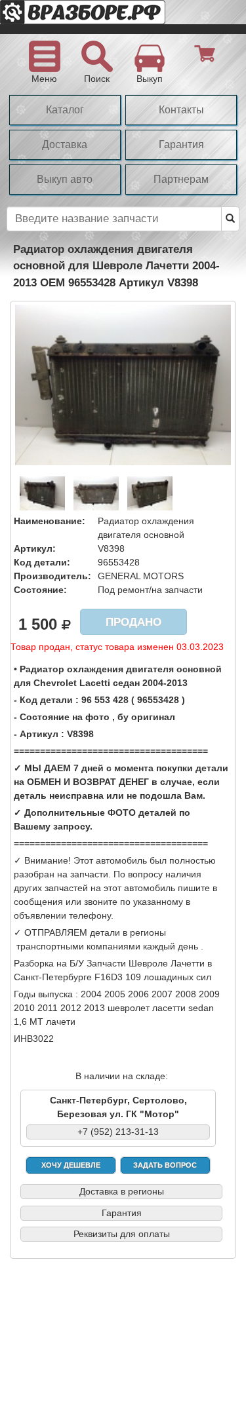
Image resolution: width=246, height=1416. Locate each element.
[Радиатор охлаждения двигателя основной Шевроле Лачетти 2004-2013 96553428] (123, 384)
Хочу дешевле (70, 1165)
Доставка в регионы (121, 1191)
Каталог (65, 109)
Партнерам (181, 179)
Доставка (64, 144)
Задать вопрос (165, 1165)
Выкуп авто (64, 179)
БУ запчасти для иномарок (105, 17)
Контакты (181, 109)
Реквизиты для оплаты (121, 1234)
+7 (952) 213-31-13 (118, 1131)
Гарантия (181, 144)
